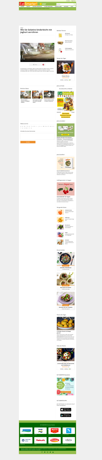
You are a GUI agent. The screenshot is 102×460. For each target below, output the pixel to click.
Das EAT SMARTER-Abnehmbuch (63, 170)
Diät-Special (67, 33)
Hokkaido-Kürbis (68, 210)
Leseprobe (59, 112)
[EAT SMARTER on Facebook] (42, 452)
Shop (72, 6)
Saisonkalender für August (63, 196)
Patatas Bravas (65, 76)
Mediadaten (34, 449)
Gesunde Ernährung (37, 6)
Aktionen (66, 6)
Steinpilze (67, 240)
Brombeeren (67, 225)
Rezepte (28, 6)
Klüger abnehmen (48, 6)
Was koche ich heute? (65, 287)
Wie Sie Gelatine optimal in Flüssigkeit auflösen (25, 101)
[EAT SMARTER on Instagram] (47, 452)
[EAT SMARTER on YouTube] (53, 452)
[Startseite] (28, 3)
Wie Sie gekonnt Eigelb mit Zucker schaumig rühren (37, 101)
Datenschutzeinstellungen (52, 448)
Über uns (22, 448)
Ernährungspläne (68, 48)
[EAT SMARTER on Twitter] (50, 452)
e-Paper (72, 112)
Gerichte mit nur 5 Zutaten (65, 307)
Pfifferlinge (67, 217)
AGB (36, 448)
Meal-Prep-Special (68, 40)
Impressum (40, 448)
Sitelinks (30, 448)
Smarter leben (58, 6)
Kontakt (33, 448)
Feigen (66, 232)
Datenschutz (45, 448)
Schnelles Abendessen (65, 267)
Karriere (26, 448)
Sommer (22, 6)
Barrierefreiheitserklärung (26, 449)
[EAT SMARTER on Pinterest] (45, 452)
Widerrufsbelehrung (62, 448)
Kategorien (38, 449)
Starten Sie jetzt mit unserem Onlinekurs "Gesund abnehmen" (65, 138)
